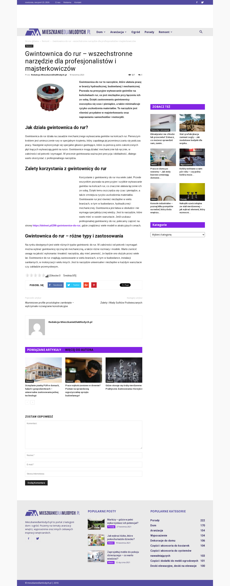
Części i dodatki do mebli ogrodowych (174, 560)
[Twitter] (202, 2)
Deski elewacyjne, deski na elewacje (173, 565)
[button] (201, 32)
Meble (154, 164)
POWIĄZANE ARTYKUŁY (44, 350)
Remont (164, 32)
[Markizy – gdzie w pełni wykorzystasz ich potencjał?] (96, 524)
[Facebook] (196, 2)
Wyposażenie (186, 164)
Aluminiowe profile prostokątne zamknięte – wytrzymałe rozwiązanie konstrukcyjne (49, 304)
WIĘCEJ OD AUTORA (79, 350)
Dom (99, 32)
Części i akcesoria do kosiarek (169, 545)
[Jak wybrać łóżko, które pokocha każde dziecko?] (96, 540)
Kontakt (77, 2)
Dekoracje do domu (162, 540)
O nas (57, 2)
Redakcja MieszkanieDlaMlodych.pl (49, 74)
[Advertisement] (115, 16)
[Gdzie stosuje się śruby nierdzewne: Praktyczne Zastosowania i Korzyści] (124, 370)
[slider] (35, 275)
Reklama (67, 2)
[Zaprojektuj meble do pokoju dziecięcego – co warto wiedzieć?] (96, 556)
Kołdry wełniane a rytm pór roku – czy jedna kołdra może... (190, 171)
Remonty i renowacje (160, 130)
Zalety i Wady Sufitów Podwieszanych (121, 302)
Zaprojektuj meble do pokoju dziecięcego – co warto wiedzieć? (123, 555)
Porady (149, 32)
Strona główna (32, 41)
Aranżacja (117, 32)
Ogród (135, 32)
